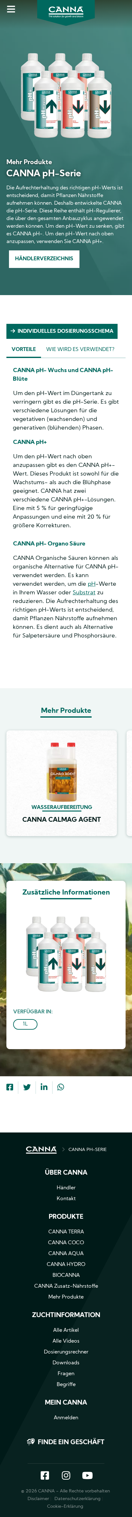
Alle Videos (66, 1341)
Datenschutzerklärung (77, 1499)
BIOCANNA (66, 1275)
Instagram (66, 1476)
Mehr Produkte (66, 1297)
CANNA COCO (66, 1243)
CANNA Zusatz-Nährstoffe (66, 1286)
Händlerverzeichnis (44, 259)
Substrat (84, 593)
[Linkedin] (44, 1088)
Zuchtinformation (66, 1315)
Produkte (66, 1217)
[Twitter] (27, 1088)
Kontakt (66, 1198)
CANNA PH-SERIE (88, 1149)
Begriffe (66, 1384)
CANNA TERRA (66, 1232)
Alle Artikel (66, 1330)
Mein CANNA (66, 1403)
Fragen (66, 1373)
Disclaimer (38, 1499)
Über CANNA (66, 1173)
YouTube (87, 1476)
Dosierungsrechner (66, 1352)
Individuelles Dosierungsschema (65, 331)
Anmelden (66, 1418)
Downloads (66, 1363)
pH (91, 584)
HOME (41, 1150)
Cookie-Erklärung (65, 1506)
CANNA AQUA (66, 1253)
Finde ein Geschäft (71, 1442)
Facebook (45, 1476)
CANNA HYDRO (66, 1264)
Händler (66, 1188)
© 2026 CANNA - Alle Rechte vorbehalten (65, 1491)
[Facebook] (9, 1088)
